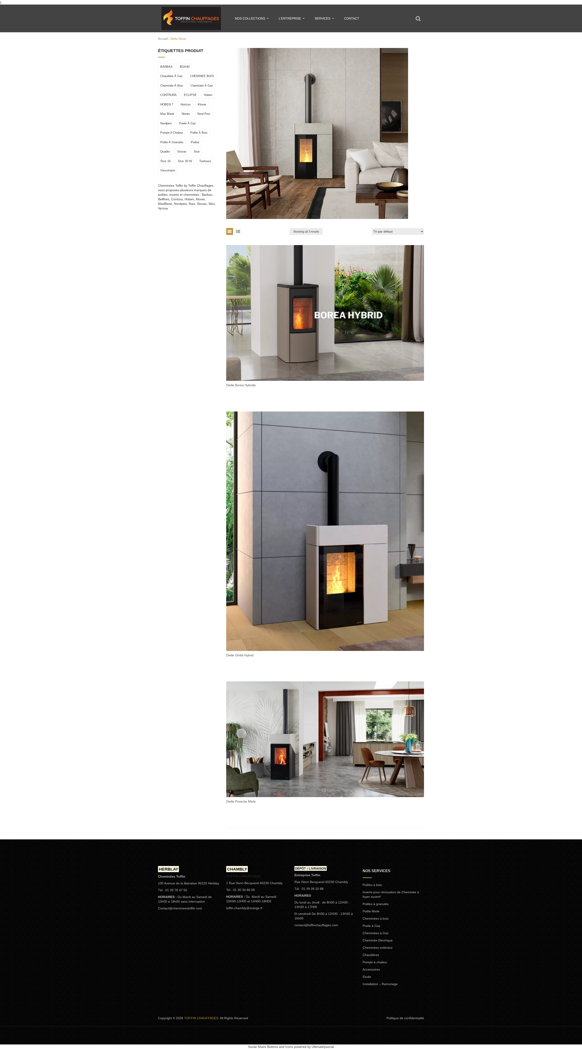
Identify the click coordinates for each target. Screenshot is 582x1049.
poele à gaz (187, 123)
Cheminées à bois (376, 918)
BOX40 (184, 66)
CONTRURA (168, 95)
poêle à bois (199, 132)
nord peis (203, 113)
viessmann (167, 170)
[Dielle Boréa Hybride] (325, 313)
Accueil (163, 38)
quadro (165, 151)
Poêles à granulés (376, 904)
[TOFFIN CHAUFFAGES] (191, 18)
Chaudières (371, 955)
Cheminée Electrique (378, 940)
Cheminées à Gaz (376, 933)
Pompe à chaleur (375, 962)
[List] (238, 231)
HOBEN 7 (166, 104)
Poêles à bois (372, 885)
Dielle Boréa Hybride (241, 385)
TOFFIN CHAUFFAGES (201, 1018)
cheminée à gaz (202, 85)
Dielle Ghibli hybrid (239, 655)
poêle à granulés (171, 142)
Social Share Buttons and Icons (270, 1047)
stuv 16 (165, 161)
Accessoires (371, 969)
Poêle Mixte (371, 911)
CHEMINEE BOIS (202, 76)
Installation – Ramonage (380, 984)
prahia (195, 142)
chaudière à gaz (171, 76)
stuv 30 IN (185, 161)
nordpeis (166, 123)
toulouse (205, 161)
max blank (167, 113)
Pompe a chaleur (171, 132)
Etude (367, 977)
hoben (208, 95)
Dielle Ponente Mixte (241, 801)
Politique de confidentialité (405, 1018)
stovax (181, 151)
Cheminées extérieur (378, 947)
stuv (197, 151)
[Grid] (229, 231)
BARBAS (166, 66)
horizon (186, 104)
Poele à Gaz (371, 926)
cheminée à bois (171, 85)
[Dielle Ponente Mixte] (325, 739)
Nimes (186, 113)
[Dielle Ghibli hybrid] (325, 531)
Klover (202, 104)
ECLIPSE (190, 95)
